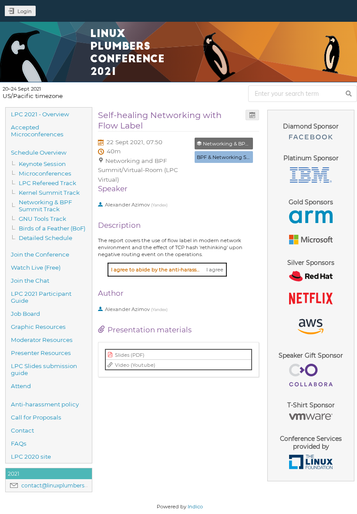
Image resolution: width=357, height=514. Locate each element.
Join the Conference (40, 254)
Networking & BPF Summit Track (45, 206)
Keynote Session (42, 163)
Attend (21, 385)
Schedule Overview (39, 152)
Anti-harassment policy (45, 404)
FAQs (19, 443)
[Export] (252, 115)
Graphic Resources (38, 326)
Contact (22, 430)
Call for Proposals (36, 417)
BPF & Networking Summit (230, 157)
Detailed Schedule (45, 237)
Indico (195, 507)
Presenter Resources (41, 352)
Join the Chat (30, 280)
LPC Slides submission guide (44, 369)
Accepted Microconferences (37, 131)
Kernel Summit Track (49, 192)
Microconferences (45, 173)
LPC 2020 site (31, 456)
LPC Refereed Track (47, 182)
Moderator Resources (42, 339)
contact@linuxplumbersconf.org (64, 485)
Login (24, 11)
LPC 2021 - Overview (40, 114)
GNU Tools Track (42, 218)
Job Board (25, 313)
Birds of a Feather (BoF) (52, 228)
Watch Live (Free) (36, 267)
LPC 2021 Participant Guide (41, 297)
